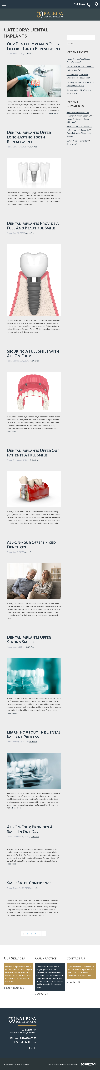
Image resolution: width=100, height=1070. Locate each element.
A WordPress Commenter (77, 141)
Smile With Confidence (29, 883)
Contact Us (75, 982)
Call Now (79, 4)
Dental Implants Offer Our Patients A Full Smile (33, 452)
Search (70, 43)
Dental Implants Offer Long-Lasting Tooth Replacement (29, 137)
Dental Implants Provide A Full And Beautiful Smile (33, 225)
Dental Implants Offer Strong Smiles (29, 639)
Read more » (54, 113)
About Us (42, 993)
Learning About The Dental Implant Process (33, 734)
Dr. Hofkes (29, 53)
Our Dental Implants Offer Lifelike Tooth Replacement (33, 46)
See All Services (15, 987)
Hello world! (72, 144)
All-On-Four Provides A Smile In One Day (30, 829)
